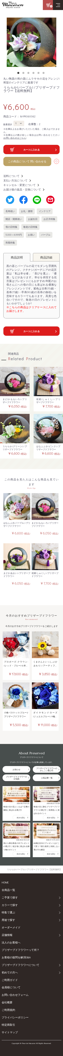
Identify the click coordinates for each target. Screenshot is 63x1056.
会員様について (11, 987)
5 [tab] (39, 73)
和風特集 (10, 242)
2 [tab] (24, 73)
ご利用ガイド (10, 980)
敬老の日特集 (30, 226)
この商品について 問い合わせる (27, 161)
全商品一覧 (8, 890)
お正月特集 (49, 219)
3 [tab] (29, 73)
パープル (45, 234)
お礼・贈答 (27, 211)
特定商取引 (8, 1024)
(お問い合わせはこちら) (14, 137)
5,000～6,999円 (14, 234)
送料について (11, 176)
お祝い (31, 234)
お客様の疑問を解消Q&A (16, 957)
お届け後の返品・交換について (22, 189)
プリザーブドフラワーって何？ (20, 949)
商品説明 (17, 257)
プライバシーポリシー (15, 1017)
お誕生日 (32, 219)
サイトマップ (10, 1032)
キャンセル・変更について (19, 185)
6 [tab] (44, 73)
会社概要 (7, 1002)
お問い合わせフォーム (15, 994)
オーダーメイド (11, 927)
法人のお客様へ (11, 942)
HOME (5, 882)
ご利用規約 (8, 1010)
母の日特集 (11, 226)
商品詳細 (46, 257)
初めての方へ (10, 972)
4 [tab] (34, 73)
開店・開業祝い (14, 219)
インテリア (45, 211)
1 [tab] (19, 73)
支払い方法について (15, 180)
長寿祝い (10, 211)
